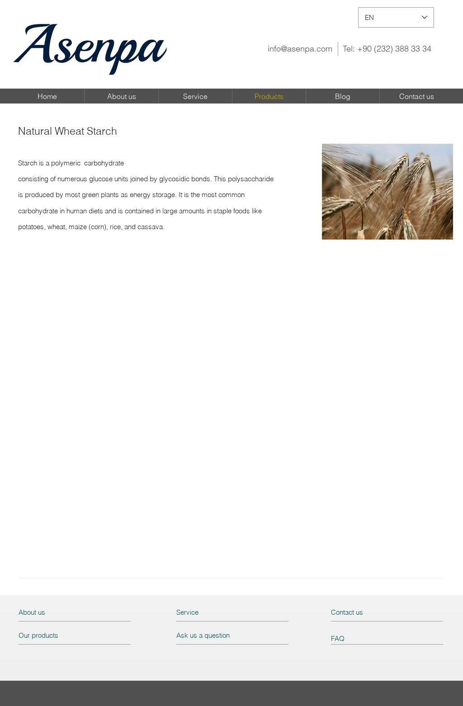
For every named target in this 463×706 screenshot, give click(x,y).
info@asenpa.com (300, 48)
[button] (387, 192)
